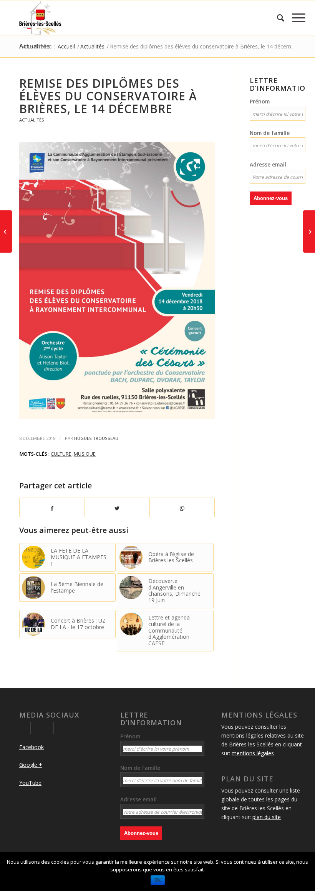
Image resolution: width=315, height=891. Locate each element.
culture (61, 454)
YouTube (30, 782)
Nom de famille (270, 133)
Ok (158, 880)
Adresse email (268, 164)
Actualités (31, 120)
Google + (30, 764)
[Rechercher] (276, 17)
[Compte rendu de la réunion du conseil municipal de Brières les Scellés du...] (6, 231)
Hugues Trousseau (96, 438)
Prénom (260, 101)
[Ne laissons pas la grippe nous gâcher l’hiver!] (309, 231)
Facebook (31, 747)
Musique (85, 454)
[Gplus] (36, 728)
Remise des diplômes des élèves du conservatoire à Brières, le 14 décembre (108, 96)
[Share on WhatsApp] (182, 508)
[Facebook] (24, 728)
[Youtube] (47, 728)
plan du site (266, 817)
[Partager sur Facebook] (52, 508)
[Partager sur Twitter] (117, 508)
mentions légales (253, 753)
